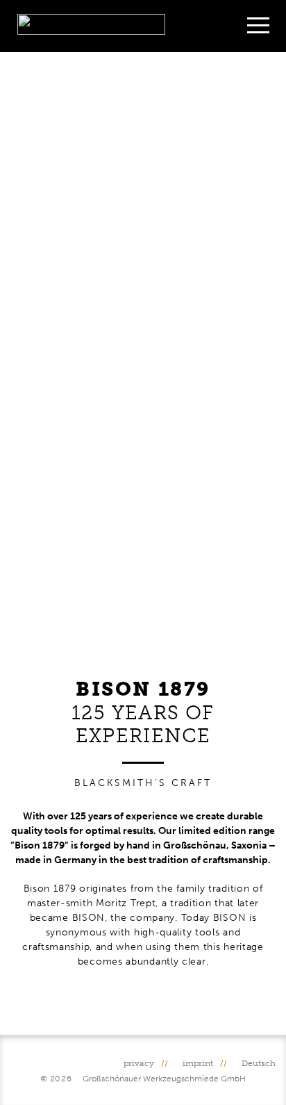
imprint (198, 1063)
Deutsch (259, 1063)
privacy (139, 1063)
